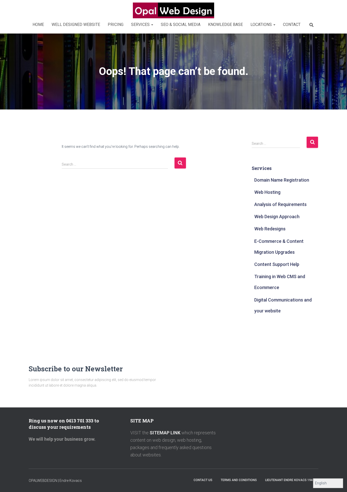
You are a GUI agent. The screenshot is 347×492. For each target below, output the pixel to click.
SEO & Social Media (180, 24)
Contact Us (203, 480)
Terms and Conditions (239, 480)
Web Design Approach (276, 216)
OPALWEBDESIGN (43, 481)
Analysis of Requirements (280, 204)
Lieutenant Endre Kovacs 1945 (289, 480)
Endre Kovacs (70, 481)
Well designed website (76, 24)
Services (141, 24)
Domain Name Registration (281, 180)
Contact (292, 24)
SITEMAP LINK (164, 432)
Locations (261, 24)
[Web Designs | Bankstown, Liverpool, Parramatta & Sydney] (173, 10)
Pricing (115, 24)
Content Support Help (276, 264)
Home (38, 24)
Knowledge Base (225, 24)
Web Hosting (267, 192)
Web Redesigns (270, 228)
